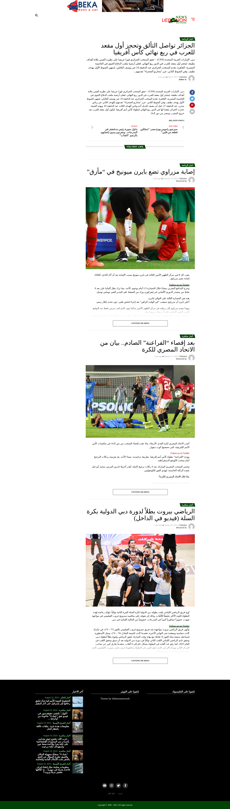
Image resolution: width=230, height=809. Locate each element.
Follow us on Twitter (179, 284)
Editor (181, 80)
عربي (120, 793)
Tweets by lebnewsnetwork (115, 698)
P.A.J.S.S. (180, 181)
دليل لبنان (111, 793)
